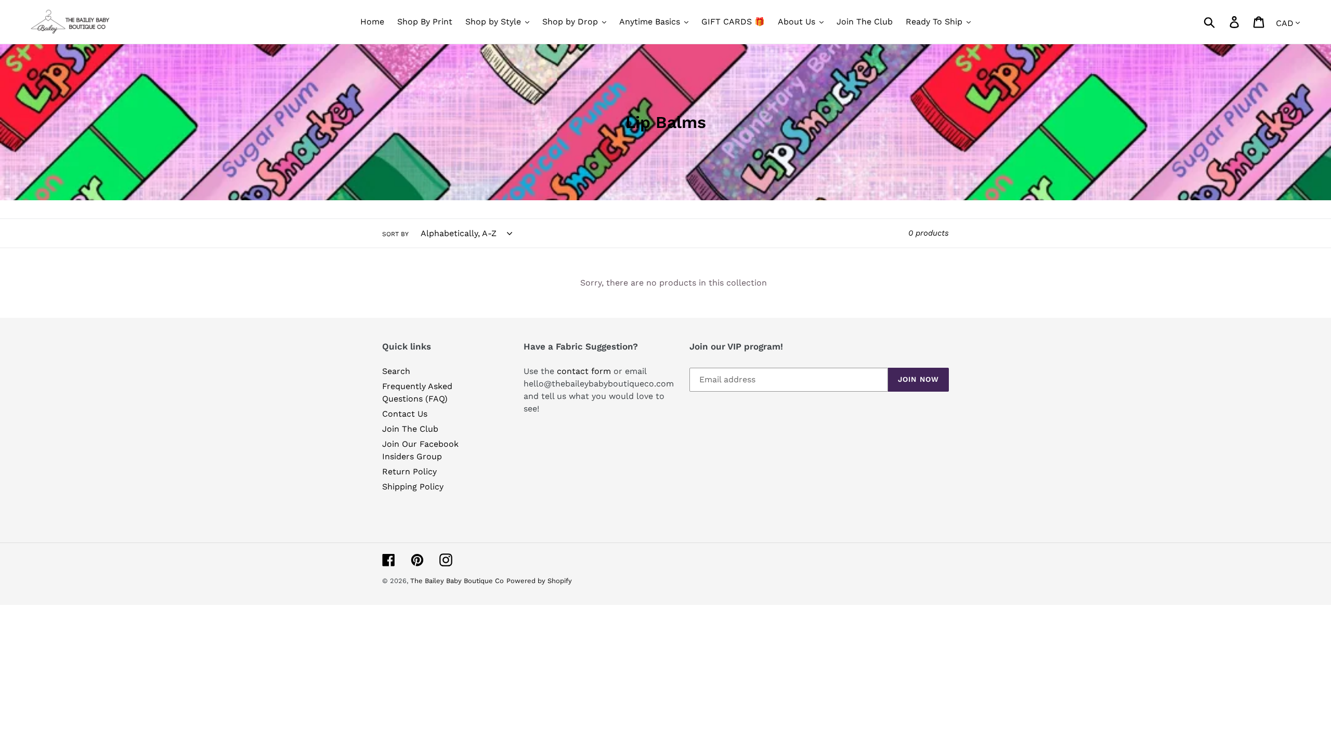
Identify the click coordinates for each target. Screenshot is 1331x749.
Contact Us (404, 414)
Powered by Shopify (539, 581)
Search (396, 371)
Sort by (395, 234)
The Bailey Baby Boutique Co (457, 581)
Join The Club (410, 429)
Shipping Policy (412, 487)
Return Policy (409, 471)
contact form (584, 371)
